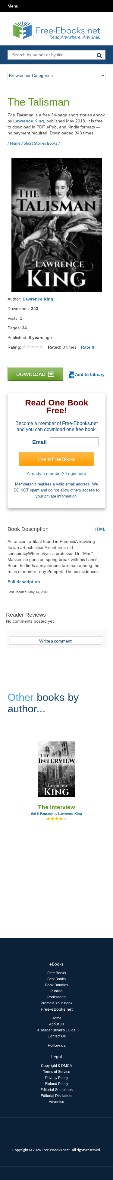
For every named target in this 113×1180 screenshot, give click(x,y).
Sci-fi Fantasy (42, 813)
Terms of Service (56, 1072)
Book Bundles (56, 985)
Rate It (87, 347)
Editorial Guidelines (56, 1090)
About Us (56, 1024)
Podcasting (56, 997)
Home (56, 1018)
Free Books (56, 973)
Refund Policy (56, 1084)
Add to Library (89, 374)
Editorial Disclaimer (57, 1096)
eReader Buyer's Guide (56, 1030)
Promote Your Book (56, 1003)
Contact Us (57, 1036)
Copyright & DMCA (56, 1066)
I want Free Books (56, 459)
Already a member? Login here (56, 473)
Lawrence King (28, 121)
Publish (56, 991)
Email (39, 442)
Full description (24, 581)
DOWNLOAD (31, 374)
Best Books (56, 979)
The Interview (56, 807)
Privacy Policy (56, 1078)
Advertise (56, 1102)
